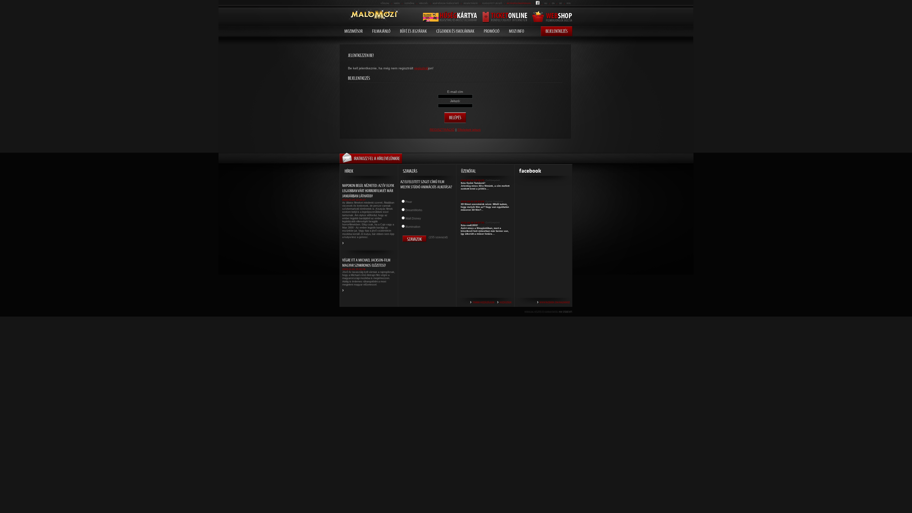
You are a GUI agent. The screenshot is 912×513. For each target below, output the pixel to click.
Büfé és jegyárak (413, 31)
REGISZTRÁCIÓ (471, 3)
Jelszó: (455, 101)
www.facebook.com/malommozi (555, 302)
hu (545, 3)
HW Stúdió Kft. (565, 312)
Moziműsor (353, 31)
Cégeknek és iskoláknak (455, 31)
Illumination (412, 226)
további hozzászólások (483, 302)
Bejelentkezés (557, 31)
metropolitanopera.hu (519, 3)
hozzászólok (506, 302)
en (553, 3)
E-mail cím (455, 92)
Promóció (491, 31)
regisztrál (421, 68)
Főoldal (385, 3)
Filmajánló (381, 31)
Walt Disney (413, 218)
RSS (568, 3)
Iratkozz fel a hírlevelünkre (377, 158)
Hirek (397, 3)
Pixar (408, 202)
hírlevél (423, 3)
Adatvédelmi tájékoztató (446, 3)
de (560, 3)
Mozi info (516, 31)
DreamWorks (413, 210)
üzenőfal (409, 3)
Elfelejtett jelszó (492, 3)
